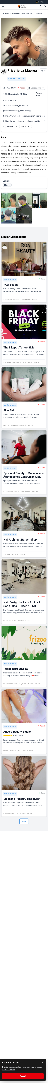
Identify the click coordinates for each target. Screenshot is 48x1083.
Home (7, 14)
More (24, 821)
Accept (23, 1076)
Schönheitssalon (18, 14)
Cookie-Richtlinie (8, 1070)
